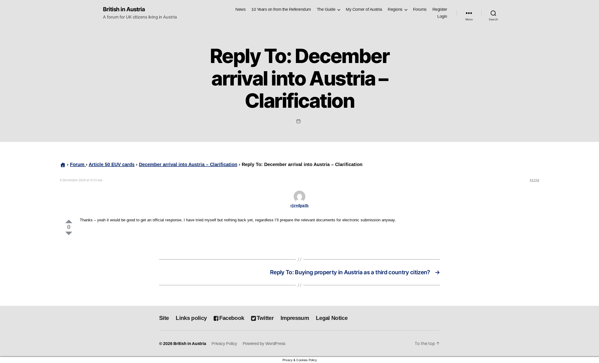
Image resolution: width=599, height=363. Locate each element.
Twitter (265, 318)
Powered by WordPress (264, 343)
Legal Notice (331, 318)
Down (68, 233)
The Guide (326, 9)
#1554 (534, 180)
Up (68, 221)
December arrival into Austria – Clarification (188, 164)
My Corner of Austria (364, 9)
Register (439, 9)
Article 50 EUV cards (112, 164)
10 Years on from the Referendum (281, 9)
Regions (395, 9)
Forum (78, 164)
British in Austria (124, 9)
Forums (420, 9)
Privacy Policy (224, 343)
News (240, 9)
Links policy (191, 318)
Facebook (231, 318)
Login (442, 16)
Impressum (295, 318)
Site (164, 318)
